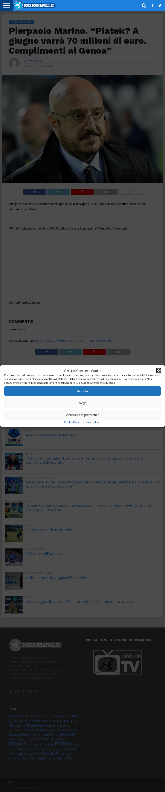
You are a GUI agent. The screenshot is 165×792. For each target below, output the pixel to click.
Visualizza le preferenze (82, 414)
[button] (158, 370)
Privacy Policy (91, 422)
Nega (82, 403)
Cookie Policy (72, 422)
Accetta (82, 391)
